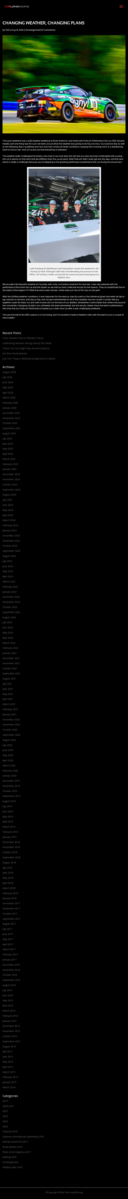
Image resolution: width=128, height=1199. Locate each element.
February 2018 (10, 893)
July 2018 (7, 867)
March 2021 (8, 704)
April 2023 (7, 576)
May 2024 (7, 510)
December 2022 (11, 596)
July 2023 (7, 561)
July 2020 (7, 745)
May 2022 (7, 632)
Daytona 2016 (10, 1131)
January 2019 (9, 837)
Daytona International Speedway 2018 (23, 1136)
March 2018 (8, 888)
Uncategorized (32, 30)
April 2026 (7, 392)
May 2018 (7, 877)
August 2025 (9, 433)
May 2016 (7, 1000)
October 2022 (9, 607)
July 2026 (7, 377)
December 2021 (11, 658)
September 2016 (11, 980)
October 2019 (9, 791)
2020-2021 (8, 1106)
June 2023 (7, 566)
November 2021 (11, 663)
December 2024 (11, 474)
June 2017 (7, 934)
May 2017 (7, 939)
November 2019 (11, 785)
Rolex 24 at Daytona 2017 (16, 1152)
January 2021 (9, 714)
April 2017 (7, 944)
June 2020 (7, 750)
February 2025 (10, 464)
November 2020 (11, 724)
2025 (5, 1126)
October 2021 (9, 668)
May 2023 (7, 571)
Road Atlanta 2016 (12, 1146)
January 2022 (9, 653)
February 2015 (10, 1077)
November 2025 (11, 418)
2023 (5, 1116)
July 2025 (7, 438)
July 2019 (7, 806)
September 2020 (11, 734)
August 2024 (9, 494)
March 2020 (8, 765)
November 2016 (11, 969)
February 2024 (10, 525)
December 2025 (11, 413)
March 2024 (8, 520)
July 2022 (7, 622)
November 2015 (11, 1031)
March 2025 (8, 458)
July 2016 (7, 990)
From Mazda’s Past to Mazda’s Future (23, 338)
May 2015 (7, 1061)
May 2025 (7, 448)
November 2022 (11, 601)
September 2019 (11, 796)
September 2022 (11, 612)
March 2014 (8, 1087)
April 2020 (7, 760)
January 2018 (9, 898)
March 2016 (8, 1010)
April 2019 (7, 821)
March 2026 (8, 397)
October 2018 (9, 852)
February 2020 (10, 770)
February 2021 (10, 709)
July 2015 (7, 1051)
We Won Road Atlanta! (14, 353)
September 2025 (11, 428)
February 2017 (10, 954)
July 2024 (7, 499)
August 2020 (9, 739)
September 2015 (11, 1041)
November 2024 (11, 479)
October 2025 (9, 423)
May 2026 (7, 387)
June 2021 (7, 688)
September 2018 (11, 857)
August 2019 (9, 801)
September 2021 (11, 673)
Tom (8, 30)
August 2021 (9, 678)
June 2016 (7, 995)
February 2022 (10, 647)
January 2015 (9, 1082)
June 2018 (7, 872)
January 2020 (9, 775)
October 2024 (9, 484)
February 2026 (10, 402)
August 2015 (9, 1046)
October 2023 (9, 545)
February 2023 (10, 586)
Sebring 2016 (9, 1157)
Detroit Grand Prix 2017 (15, 1141)
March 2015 (8, 1072)
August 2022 (9, 617)
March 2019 (8, 826)
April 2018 (7, 882)
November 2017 (11, 908)
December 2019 (11, 780)
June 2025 (7, 443)
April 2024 (7, 515)
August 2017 (9, 923)
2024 (5, 1121)
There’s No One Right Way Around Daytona (26, 348)
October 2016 (9, 974)
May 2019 (7, 816)
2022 (5, 1111)
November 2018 (11, 847)
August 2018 (9, 862)
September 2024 (11, 489)
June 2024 (7, 504)
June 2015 (7, 1056)
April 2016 (7, 1005)
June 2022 (7, 627)
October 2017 (9, 913)
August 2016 (9, 985)
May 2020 (7, 755)
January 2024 (9, 530)
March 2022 (8, 642)
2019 (5, 1100)
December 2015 (11, 1025)
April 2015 (7, 1066)
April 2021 (7, 699)
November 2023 (11, 540)
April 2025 (7, 453)
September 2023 (11, 550)
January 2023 (9, 591)
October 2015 (9, 1036)
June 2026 (7, 382)
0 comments (48, 30)
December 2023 (11, 535)
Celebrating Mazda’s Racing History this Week (27, 343)
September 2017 (11, 918)
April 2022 (7, 637)
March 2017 (8, 949)
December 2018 (11, 842)
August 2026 (9, 372)
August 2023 (9, 556)
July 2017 (7, 928)
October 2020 (9, 729)
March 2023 (8, 581)
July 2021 (7, 683)
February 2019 (10, 831)
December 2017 (11, 903)
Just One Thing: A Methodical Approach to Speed (28, 358)
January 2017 (9, 959)
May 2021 (7, 694)
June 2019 (7, 811)
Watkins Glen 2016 (12, 1167)
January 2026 (9, 407)
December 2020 (11, 719)
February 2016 (10, 1015)
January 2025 (9, 469)
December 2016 (11, 964)
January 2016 (9, 1021)
